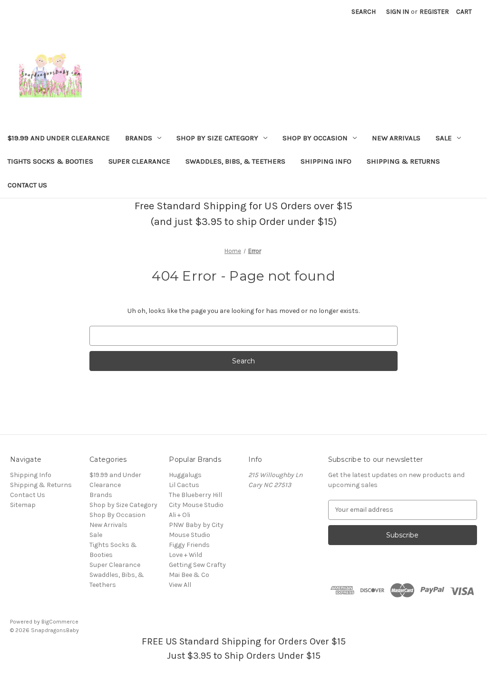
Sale (444, 138)
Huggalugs (185, 475)
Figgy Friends (189, 545)
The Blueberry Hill (195, 495)
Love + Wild (185, 555)
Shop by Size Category (217, 138)
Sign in (397, 12)
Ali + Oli (179, 515)
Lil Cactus (184, 485)
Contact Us (27, 185)
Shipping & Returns (403, 161)
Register (434, 12)
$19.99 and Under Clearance (59, 138)
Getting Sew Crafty (197, 565)
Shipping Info (326, 161)
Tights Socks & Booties (50, 161)
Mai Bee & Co (189, 575)
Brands (138, 138)
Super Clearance (139, 161)
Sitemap (23, 505)
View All (180, 585)
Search (363, 12)
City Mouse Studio (196, 505)
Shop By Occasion (315, 138)
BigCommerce (59, 621)
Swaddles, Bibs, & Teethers (235, 161)
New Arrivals (396, 138)
